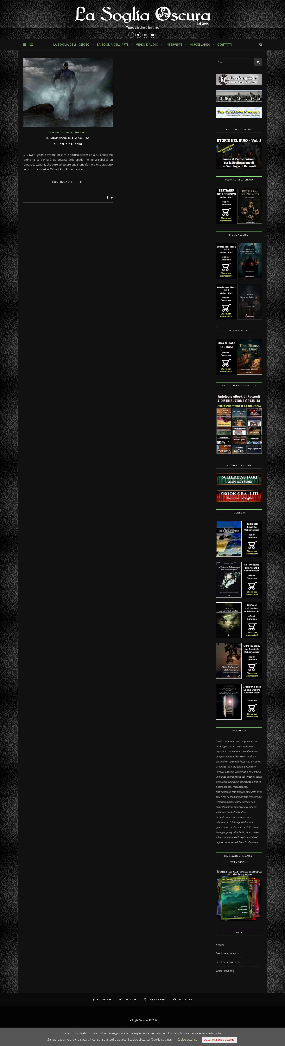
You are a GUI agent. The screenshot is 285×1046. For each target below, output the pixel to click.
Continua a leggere (68, 182)
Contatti (224, 44)
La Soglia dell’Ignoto (71, 44)
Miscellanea (200, 44)
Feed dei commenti (228, 962)
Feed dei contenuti (227, 953)
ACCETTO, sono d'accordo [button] (219, 1039)
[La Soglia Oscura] (142, 19)
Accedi (220, 945)
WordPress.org (225, 970)
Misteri (80, 132)
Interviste (174, 44)
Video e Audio (147, 44)
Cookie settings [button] (187, 1039)
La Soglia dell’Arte (113, 44)
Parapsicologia (61, 132)
